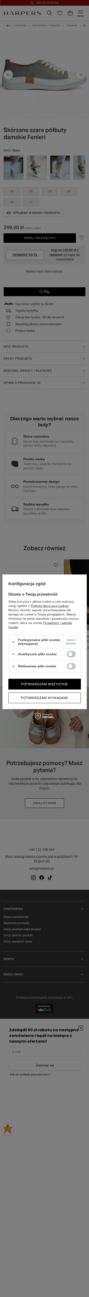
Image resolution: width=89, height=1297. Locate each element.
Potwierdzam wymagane (44, 698)
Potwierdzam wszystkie (44, 684)
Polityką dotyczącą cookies (50, 606)
